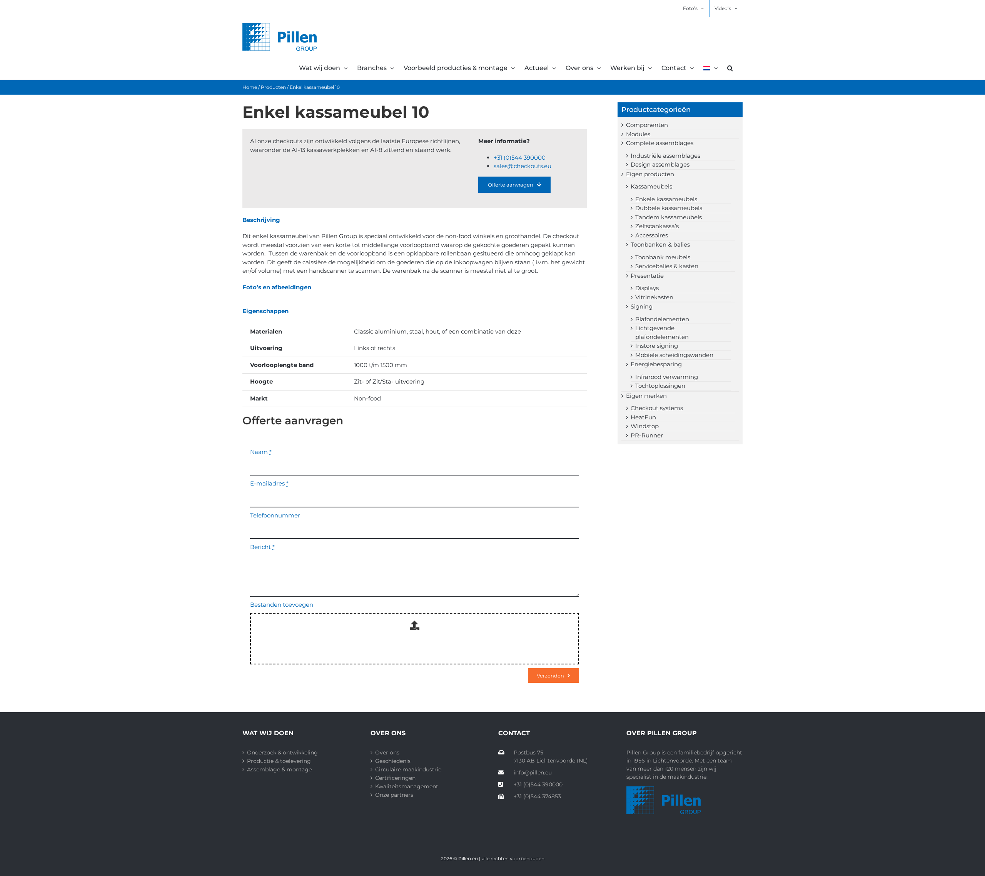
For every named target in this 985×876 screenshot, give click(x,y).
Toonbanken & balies (660, 244)
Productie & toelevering (279, 761)
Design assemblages (660, 164)
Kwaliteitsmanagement (406, 786)
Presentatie (647, 275)
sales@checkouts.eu (522, 166)
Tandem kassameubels (668, 217)
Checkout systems (657, 408)
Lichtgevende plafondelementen (662, 332)
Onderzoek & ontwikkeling (282, 752)
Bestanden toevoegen (281, 604)
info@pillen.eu (533, 772)
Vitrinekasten (654, 297)
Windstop (645, 426)
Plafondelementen (662, 319)
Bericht (262, 547)
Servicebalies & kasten (666, 266)
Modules (638, 134)
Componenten (647, 124)
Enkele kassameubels (666, 199)
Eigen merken (646, 395)
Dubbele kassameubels (668, 208)
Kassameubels (651, 186)
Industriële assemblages (665, 155)
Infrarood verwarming (666, 376)
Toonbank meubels (662, 257)
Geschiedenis (393, 761)
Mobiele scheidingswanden (674, 355)
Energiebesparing (656, 364)
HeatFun (643, 417)
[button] (730, 68)
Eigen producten (650, 174)
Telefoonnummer (275, 515)
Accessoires (651, 235)
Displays (647, 288)
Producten (273, 87)
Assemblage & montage (279, 769)
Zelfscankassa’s (657, 226)
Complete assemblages (659, 143)
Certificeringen (395, 777)
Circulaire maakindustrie (408, 769)
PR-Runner (647, 435)
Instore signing (656, 345)
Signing (642, 306)
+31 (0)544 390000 (520, 157)
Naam (261, 452)
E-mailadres (269, 483)
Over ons (387, 752)
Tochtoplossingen (660, 385)
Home (249, 87)
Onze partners (394, 794)
